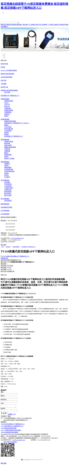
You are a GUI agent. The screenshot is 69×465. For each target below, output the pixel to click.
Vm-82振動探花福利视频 (8, 428)
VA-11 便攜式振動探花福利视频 (11, 430)
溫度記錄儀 (8, 145)
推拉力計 (7, 106)
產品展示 (26, 24)
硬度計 (6, 116)
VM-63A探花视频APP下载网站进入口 (13, 424)
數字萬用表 (8, 191)
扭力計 (6, 102)
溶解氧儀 (7, 151)
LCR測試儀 (8, 186)
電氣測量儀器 (5, 162)
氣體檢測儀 (8, 154)
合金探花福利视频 (6, 77)
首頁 (2, 246)
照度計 (6, 156)
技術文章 (38, 24)
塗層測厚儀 (8, 112)
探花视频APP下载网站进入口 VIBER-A (16, 123)
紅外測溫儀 (8, 130)
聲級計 (6, 125)
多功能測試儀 (8, 169)
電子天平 (7, 104)
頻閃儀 (6, 132)
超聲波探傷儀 (8, 101)
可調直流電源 (8, 188)
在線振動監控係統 (6, 207)
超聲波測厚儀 (8, 110)
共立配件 (7, 177)
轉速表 (6, 134)
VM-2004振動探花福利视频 (9, 432)
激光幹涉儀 (4, 64)
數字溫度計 (8, 193)
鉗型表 (6, 175)
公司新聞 (32, 24)
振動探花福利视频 (10, 121)
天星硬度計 (8, 108)
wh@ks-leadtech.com (17, 238)
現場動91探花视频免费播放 (9, 90)
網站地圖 (3, 463)
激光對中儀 (4, 87)
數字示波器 (8, 195)
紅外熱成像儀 (5, 210)
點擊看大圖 (4, 258)
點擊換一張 (11, 414)
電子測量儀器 (5, 180)
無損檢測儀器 (5, 99)
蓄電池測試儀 (8, 128)
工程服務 (3, 83)
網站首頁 (3, 24)
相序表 (6, 165)
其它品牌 (7, 92)
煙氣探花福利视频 (10, 147)
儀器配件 (7, 163)
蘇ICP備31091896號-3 (10, 442)
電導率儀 (7, 149)
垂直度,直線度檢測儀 (7, 74)
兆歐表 (6, 173)
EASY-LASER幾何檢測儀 (9, 70)
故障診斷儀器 (5, 119)
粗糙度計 (7, 114)
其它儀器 (7, 182)
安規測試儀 (8, 184)
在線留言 (56, 24)
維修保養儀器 (5, 204)
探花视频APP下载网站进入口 (10, 95)
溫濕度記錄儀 (8, 141)
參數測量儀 (8, 167)
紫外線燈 (7, 143)
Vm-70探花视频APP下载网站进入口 (12, 426)
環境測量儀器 (5, 139)
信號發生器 (8, 189)
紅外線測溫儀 (5, 214)
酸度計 (6, 153)
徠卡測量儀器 (5, 198)
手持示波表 (8, 127)
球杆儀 (3, 67)
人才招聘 (50, 24)
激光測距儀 (8, 200)
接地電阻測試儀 (9, 171)
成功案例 (44, 24)
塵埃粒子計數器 (9, 158)
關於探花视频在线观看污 (15, 24)
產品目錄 (8, 246)
